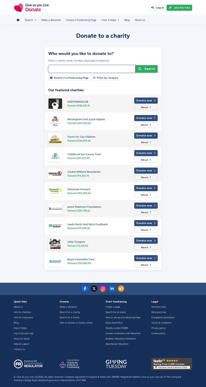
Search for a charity (70, 312)
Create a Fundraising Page (81, 20)
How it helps (20, 328)
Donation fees (158, 306)
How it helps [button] (109, 20)
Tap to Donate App (23, 333)
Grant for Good (21, 338)
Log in (160, 7)
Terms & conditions (161, 322)
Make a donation (51, 20)
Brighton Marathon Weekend (121, 338)
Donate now (144, 100)
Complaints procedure (162, 317)
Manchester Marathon (117, 344)
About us (140, 20)
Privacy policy (158, 328)
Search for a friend (69, 317)
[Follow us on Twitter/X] (94, 290)
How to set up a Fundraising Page (123, 317)
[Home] (18, 19)
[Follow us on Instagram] (103, 290)
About (144, 107)
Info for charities (22, 312)
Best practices (158, 312)
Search (150, 69)
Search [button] (29, 20)
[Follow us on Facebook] (85, 290)
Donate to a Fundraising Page (71, 77)
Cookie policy (158, 333)
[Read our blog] (121, 290)
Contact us (19, 349)
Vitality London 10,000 (117, 328)
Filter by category (107, 77)
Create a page (113, 306)
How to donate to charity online (76, 322)
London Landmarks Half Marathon (123, 333)
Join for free (182, 7)
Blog (127, 20)
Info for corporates (23, 317)
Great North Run (114, 322)
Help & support (21, 344)
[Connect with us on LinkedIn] (112, 290)
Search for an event (116, 312)
